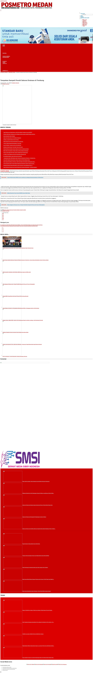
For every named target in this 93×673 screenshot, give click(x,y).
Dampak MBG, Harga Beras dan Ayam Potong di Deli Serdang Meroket (15, 296)
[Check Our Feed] (54, 664)
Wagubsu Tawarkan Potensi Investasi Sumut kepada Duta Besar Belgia (15, 332)
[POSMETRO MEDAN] (26, 8)
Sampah (21, 209)
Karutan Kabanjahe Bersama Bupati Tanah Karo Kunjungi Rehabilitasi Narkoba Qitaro (19, 225)
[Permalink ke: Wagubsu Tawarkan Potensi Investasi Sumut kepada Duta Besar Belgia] (12, 331)
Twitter (84, 20)
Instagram (85, 23)
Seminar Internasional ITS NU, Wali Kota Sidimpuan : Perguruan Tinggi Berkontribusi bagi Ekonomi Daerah (22, 344)
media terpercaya (10, 209)
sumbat (24, 209)
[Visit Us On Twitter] (30, 664)
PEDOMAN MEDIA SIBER (7, 667)
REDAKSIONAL (5, 670)
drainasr (4, 209)
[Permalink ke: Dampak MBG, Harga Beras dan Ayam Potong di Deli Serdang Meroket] (12, 295)
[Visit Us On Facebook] (38, 664)
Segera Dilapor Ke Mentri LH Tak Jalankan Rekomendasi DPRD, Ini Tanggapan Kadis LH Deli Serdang (21, 308)
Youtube (85, 24)
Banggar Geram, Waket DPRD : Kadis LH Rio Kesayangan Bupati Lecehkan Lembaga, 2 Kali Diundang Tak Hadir (23, 320)
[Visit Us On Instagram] (62, 664)
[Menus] (0, 9)
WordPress (85, 22)
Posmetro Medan (16, 209)
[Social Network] (80, 18)
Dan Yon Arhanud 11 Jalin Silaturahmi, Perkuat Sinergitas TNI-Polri (15, 356)
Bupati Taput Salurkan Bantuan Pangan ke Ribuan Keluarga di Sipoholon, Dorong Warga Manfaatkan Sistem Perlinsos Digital (25, 260)
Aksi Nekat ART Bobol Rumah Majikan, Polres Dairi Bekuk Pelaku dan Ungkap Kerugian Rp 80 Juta (21, 224)
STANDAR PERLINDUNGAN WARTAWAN (10, 668)
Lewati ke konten (3, 0)
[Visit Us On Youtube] (47, 664)
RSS (84, 25)
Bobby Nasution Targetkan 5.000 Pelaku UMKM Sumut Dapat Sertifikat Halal (17, 272)
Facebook (85, 19)
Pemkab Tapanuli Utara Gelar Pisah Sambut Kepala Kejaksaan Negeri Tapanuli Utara (18, 247)
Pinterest (85, 21)
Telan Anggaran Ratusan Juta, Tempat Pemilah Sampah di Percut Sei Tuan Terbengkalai (19, 284)
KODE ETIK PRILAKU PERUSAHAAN (9, 669)
